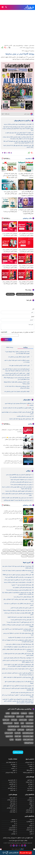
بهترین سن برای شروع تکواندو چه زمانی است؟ (21, 484)
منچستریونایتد (12, 829)
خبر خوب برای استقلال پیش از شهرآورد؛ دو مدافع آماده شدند (18, 647)
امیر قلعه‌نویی (12, 784)
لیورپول (13, 825)
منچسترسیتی (29, 723)
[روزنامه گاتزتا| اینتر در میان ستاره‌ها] (17, 87)
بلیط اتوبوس (30, 556)
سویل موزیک (30, 553)
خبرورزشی (29, 7)
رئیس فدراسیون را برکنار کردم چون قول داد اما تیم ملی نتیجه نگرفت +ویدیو (18, 146)
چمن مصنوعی (30, 550)
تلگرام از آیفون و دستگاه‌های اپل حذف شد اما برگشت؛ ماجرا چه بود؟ (18, 408)
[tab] (25, 347)
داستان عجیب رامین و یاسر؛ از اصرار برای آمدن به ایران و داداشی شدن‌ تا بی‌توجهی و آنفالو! (17, 661)
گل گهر (30, 808)
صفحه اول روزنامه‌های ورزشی (25, 294)
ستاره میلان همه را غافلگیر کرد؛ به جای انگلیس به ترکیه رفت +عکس (18, 604)
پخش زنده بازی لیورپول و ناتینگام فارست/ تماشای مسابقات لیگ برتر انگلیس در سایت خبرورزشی (17, 593)
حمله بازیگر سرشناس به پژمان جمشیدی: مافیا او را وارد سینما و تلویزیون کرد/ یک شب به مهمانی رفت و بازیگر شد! (18, 137)
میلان (22, 723)
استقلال (31, 713)
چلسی (11, 739)
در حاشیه (13, 768)
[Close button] (34, 849)
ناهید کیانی (12, 786)
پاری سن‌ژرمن (29, 829)
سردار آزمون (29, 780)
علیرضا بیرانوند (29, 782)
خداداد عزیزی (9, 736)
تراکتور (7, 713)
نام (33, 309)
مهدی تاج (30, 784)
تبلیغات (30, 766)
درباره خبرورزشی (28, 762)
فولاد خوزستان (15, 713)
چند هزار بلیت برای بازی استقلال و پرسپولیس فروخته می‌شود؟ (17, 610)
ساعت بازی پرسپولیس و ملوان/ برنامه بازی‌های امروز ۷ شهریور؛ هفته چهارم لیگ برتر (17, 352)
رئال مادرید (17, 733)
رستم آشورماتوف (29, 743)
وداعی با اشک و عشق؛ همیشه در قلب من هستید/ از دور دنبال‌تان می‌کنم (17, 669)
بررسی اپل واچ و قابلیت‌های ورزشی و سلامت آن (21, 482)
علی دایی (30, 786)
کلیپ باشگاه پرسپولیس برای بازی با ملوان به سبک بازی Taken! (17, 575)
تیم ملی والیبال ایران (28, 733)
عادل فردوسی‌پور (11, 780)
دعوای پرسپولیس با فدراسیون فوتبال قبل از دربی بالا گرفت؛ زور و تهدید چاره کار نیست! (17, 629)
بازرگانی (28, 471)
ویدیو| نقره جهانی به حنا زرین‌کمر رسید (22, 597)
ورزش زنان (13, 764)
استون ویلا (18, 739)
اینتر (31, 823)
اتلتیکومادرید (29, 821)
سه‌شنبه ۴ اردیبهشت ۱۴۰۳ (28, 51)
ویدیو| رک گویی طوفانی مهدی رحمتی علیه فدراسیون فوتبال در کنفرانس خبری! (18, 654)
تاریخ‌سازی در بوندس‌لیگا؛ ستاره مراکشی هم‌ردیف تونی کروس (18, 658)
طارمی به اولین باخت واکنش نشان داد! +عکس (21, 608)
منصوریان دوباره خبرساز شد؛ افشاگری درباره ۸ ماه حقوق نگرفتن (17, 686)
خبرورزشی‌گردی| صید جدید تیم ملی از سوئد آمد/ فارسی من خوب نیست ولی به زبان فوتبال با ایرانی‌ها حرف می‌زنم (16, 369)
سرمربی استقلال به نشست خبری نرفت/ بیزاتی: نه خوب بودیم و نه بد (16, 361)
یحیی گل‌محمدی (11, 788)
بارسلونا (16, 723)
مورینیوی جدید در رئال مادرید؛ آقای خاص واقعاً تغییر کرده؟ (18, 577)
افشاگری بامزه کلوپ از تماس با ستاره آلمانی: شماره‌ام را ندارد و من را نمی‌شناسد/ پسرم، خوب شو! (17, 673)
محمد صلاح (12, 802)
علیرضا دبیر (29, 788)
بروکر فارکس (5, 550)
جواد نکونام (18, 736)
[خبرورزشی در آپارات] (16, 845)
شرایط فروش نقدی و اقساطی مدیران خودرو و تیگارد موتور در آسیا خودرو (17, 494)
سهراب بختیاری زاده (28, 736)
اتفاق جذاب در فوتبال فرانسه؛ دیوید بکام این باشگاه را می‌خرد (18, 124)
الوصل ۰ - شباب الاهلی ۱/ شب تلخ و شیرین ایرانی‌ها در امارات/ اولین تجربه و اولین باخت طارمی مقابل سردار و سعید (15, 374)
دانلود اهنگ (24, 553)
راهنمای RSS (29, 770)
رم (14, 823)
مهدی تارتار (14, 720)
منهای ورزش (27, 400)
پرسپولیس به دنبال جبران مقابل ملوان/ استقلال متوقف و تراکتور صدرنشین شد (17, 650)
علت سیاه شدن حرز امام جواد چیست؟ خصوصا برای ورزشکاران (18, 500)
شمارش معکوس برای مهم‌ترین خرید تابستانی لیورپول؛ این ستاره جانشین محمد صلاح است (17, 640)
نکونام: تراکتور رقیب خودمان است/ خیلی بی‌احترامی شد (16, 391)
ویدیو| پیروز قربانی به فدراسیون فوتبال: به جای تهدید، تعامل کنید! (18, 678)
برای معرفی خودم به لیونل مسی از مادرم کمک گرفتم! (20, 617)
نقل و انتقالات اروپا (9, 716)
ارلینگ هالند (12, 812)
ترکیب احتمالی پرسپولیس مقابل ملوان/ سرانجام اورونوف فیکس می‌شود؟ (16, 382)
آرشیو (31, 768)
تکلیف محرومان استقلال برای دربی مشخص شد (18, 357)
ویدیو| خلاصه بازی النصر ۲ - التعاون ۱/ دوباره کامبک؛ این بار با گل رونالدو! (17, 695)
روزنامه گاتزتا (10, 294)
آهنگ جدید (12, 550)
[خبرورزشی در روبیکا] (19, 845)
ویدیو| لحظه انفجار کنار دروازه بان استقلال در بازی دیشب (18, 644)
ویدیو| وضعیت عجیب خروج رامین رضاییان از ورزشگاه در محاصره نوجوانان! (17, 625)
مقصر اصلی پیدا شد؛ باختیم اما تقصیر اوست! (21, 619)
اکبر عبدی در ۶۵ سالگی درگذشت (24, 416)
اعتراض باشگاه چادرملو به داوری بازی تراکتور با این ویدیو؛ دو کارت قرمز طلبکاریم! (17, 689)
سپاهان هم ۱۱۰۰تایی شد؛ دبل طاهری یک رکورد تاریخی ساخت (18, 580)
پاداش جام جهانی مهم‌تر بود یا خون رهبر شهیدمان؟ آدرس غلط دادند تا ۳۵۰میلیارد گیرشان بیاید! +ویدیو (18, 142)
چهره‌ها (13, 766)
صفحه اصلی (31, 45)
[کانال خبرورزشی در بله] (25, 845)
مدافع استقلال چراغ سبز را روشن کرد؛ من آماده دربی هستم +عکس (19, 613)
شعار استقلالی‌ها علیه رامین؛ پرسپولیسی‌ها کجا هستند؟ (19, 590)
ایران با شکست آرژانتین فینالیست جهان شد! (19, 365)
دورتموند (13, 819)
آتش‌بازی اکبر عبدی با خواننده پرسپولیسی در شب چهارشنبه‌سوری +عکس (17, 413)
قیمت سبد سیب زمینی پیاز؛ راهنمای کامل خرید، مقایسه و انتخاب (17, 497)
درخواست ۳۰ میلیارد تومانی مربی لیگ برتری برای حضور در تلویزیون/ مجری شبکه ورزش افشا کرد (19, 133)
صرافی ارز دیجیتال (10, 553)
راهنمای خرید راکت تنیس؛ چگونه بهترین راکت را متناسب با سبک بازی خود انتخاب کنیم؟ (17, 487)
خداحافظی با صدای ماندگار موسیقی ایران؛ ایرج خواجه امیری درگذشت (19, 404)
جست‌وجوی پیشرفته (27, 772)
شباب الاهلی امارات (28, 739)
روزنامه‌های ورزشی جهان (18, 45)
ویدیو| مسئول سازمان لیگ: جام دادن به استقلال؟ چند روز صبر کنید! (18, 634)
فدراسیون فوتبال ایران (13, 726)
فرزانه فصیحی (12, 782)
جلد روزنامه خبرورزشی (10, 772)
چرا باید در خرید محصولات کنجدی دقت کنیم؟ (21, 479)
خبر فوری (24, 550)
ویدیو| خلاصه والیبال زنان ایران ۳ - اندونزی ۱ (21, 585)
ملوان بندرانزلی (23, 720)
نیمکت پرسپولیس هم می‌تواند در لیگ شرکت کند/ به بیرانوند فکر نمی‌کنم (17, 387)
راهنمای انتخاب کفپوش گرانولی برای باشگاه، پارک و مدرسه (18, 491)
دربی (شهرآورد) (11, 730)
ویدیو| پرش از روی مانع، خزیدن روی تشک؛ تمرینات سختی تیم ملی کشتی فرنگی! (18, 567)
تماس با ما (30, 764)
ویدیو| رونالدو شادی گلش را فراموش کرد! (22, 587)
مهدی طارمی (21, 730)
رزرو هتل (3, 553)
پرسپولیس (24, 713)
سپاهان (31, 720)
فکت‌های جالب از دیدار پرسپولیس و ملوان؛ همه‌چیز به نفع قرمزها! (19, 682)
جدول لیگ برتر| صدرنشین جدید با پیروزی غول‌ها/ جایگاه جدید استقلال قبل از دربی (16, 378)
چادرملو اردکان (29, 716)
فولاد (31, 806)
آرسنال (31, 819)
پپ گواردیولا (12, 806)
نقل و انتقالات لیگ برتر (27, 726)
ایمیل (32, 316)
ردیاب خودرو (18, 550)
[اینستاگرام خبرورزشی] (10, 845)
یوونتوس (13, 834)
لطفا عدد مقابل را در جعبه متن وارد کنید (22, 332)
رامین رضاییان (20, 716)
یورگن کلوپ (12, 804)
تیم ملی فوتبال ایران (10, 762)
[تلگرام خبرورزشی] (13, 845)
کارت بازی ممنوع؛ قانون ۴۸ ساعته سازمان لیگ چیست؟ (19, 622)
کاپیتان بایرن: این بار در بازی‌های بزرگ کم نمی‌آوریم (20, 637)
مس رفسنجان (29, 810)
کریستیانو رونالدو (8, 723)
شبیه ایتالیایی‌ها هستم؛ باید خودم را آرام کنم (21, 692)
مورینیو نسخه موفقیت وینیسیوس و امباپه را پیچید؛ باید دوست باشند (17, 571)
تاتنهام (30, 831)
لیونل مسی (12, 810)
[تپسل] (1, 849)
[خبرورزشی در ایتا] (22, 845)
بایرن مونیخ (6, 720)
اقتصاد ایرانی (24, 556)
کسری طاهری (29, 730)
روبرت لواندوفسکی (11, 808)
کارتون (14, 770)
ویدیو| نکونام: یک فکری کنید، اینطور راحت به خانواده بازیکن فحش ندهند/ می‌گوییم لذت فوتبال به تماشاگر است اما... (18, 665)
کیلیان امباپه (12, 798)
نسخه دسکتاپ (18, 752)
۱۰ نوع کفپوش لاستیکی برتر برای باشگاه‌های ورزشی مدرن (19, 474)
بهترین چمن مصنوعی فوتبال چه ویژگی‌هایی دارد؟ (21, 477)
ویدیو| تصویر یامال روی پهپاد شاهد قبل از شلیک (20, 419)
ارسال (6, 339)
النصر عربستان (8, 733)
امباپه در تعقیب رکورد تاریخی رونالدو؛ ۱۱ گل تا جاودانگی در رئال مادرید (18, 600)
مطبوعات (26, 45)
